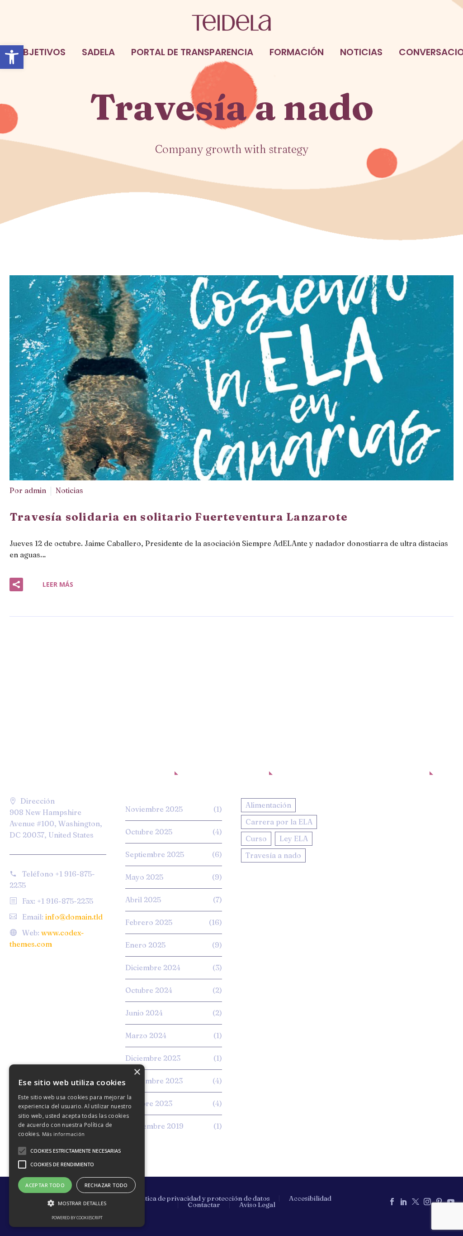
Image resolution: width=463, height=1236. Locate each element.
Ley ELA (293, 838)
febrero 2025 (148, 922)
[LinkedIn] (403, 1201)
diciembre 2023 (152, 1058)
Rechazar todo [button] (106, 1185)
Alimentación (268, 805)
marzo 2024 (145, 1035)
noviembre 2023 (154, 1080)
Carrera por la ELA (279, 821)
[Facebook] (392, 1201)
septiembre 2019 (154, 1126)
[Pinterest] (439, 1201)
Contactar (204, 1205)
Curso (256, 838)
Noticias (361, 52)
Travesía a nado (273, 855)
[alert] (77, 1145)
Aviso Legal (257, 1205)
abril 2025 (143, 899)
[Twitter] (415, 1201)
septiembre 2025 (154, 854)
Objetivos (41, 52)
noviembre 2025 (154, 809)
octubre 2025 (148, 831)
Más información (63, 1134)
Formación (296, 52)
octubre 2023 (148, 1103)
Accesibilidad (310, 1198)
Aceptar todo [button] (45, 1185)
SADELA (98, 52)
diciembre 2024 (152, 967)
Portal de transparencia (192, 52)
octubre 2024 (148, 990)
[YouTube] (450, 1201)
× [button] (136, 1072)
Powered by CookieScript (77, 1218)
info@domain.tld (74, 916)
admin (35, 490)
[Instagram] (427, 1201)
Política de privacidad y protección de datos (201, 1198)
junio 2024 (144, 1012)
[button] (12, 57)
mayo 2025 (144, 876)
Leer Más (58, 584)
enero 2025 (145, 944)
